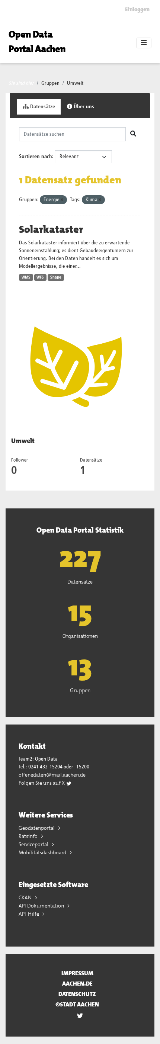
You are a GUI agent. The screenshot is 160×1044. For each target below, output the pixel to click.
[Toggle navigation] (143, 43)
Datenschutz (77, 994)
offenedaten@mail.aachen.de (52, 774)
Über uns (83, 106)
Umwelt (75, 83)
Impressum (77, 973)
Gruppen (50, 83)
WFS (40, 277)
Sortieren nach (35, 156)
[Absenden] (133, 134)
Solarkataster (51, 229)
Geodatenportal (37, 828)
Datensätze (42, 106)
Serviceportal (34, 844)
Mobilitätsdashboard (43, 852)
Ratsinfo (29, 836)
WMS (26, 277)
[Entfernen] (62, 200)
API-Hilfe (29, 913)
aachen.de (77, 983)
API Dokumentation (42, 905)
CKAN (26, 897)
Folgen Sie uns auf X (42, 783)
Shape (55, 277)
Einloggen (137, 9)
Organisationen (80, 636)
